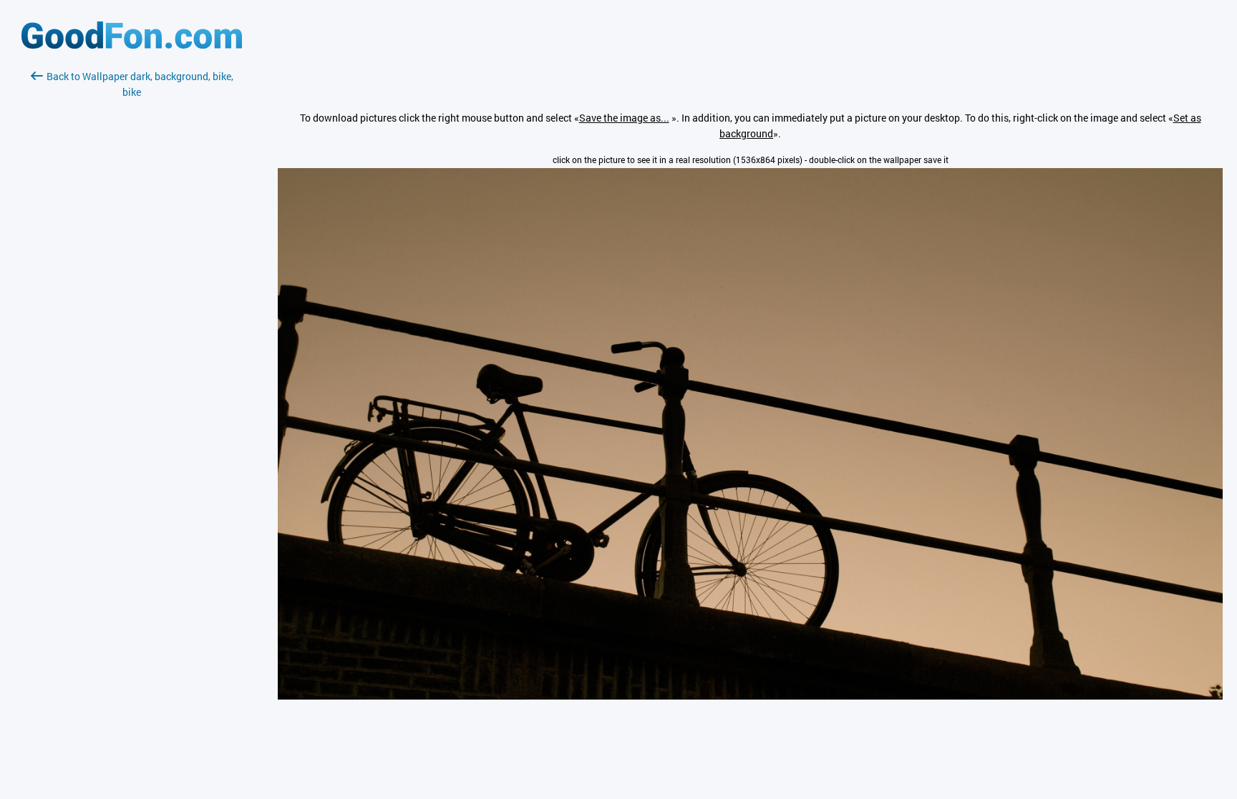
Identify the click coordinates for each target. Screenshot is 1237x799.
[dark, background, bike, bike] (750, 695)
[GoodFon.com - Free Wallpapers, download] (131, 45)
